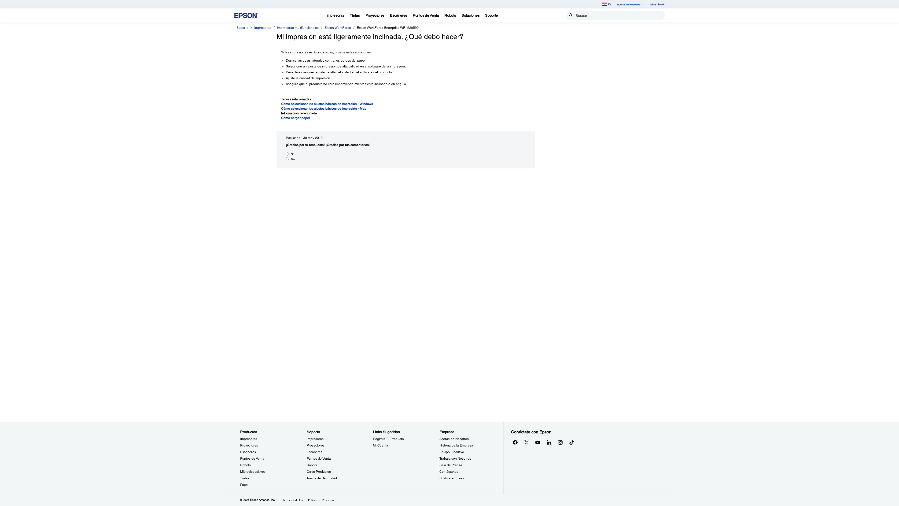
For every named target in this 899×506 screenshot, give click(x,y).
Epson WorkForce (337, 28)
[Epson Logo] (246, 16)
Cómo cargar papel (295, 118)
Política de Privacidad (321, 500)
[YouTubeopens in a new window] (538, 442)
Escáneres (248, 452)
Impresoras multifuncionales (298, 28)
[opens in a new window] (571, 442)
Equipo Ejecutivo (451, 452)
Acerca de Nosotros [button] (628, 4)
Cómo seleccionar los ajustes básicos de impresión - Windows (327, 104)
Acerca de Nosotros (454, 439)
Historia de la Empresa (456, 445)
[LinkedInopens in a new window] (549, 442)
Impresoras (262, 28)
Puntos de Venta (252, 458)
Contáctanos (448, 471)
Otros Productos (319, 471)
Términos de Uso (293, 500)
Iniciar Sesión (657, 4)
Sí (292, 154)
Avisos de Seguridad (322, 478)
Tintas (244, 478)
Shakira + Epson (451, 478)
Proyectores (249, 445)
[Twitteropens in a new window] (526, 442)
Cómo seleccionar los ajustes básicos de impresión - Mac (323, 108)
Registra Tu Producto (388, 439)
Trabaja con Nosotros (455, 458)
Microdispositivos (252, 471)
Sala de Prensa (450, 465)
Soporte (242, 28)
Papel (244, 485)
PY (609, 4)
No (293, 159)
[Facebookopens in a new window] (515, 442)
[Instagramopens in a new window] (560, 442)
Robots (245, 465)
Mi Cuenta (380, 445)
